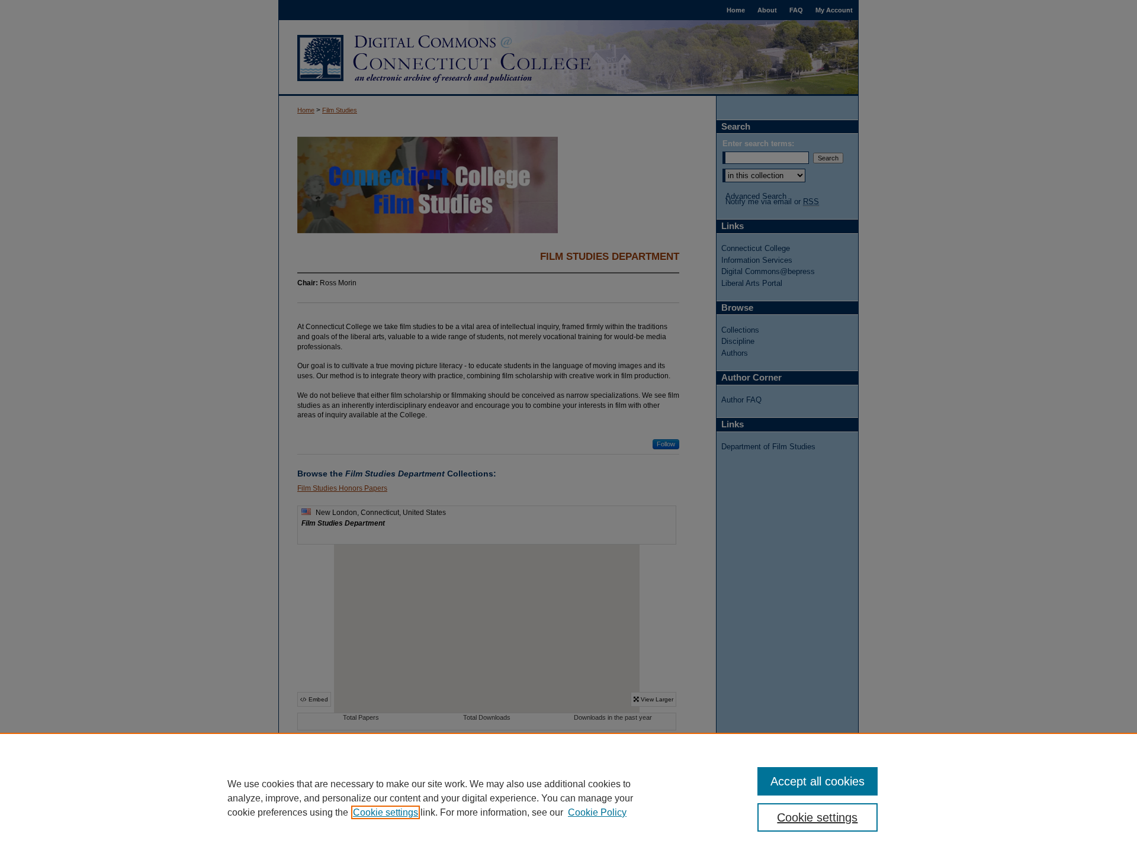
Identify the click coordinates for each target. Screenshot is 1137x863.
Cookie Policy (597, 812)
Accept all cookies (817, 781)
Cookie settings (385, 812)
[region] (568, 798)
